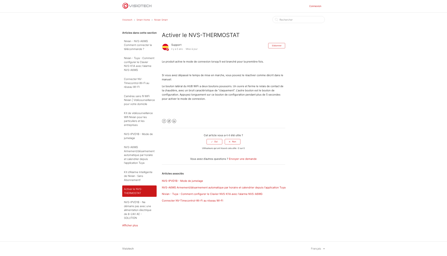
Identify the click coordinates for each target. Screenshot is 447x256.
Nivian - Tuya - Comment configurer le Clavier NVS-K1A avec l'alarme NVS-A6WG (139, 64)
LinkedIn (174, 121)
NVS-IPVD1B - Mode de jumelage (138, 136)
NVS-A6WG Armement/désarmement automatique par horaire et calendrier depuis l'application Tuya (139, 154)
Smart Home (143, 19)
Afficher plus (130, 225)
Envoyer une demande (243, 158)
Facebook (164, 121)
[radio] (214, 141)
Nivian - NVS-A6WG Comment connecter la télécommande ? (138, 45)
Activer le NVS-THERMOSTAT (133, 191)
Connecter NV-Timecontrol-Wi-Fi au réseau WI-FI (136, 83)
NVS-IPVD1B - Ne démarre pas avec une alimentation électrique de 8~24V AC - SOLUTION (137, 210)
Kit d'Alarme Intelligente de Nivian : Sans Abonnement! (138, 176)
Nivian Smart (161, 19)
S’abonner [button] (276, 45)
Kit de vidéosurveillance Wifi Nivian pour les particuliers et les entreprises (138, 119)
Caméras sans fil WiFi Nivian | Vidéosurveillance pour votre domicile (139, 100)
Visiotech (127, 19)
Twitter (169, 121)
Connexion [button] (315, 6)
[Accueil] (137, 8)
